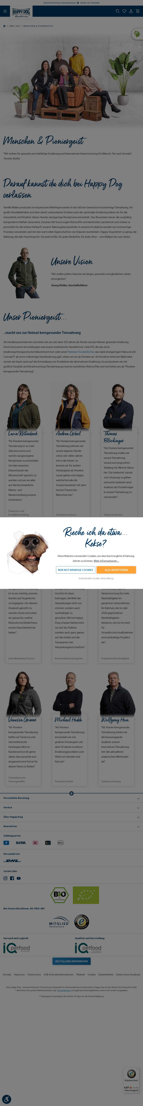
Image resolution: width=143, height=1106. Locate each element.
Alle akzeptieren (116, 570)
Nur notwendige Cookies (75, 570)
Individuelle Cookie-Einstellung (96, 578)
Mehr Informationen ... (106, 561)
